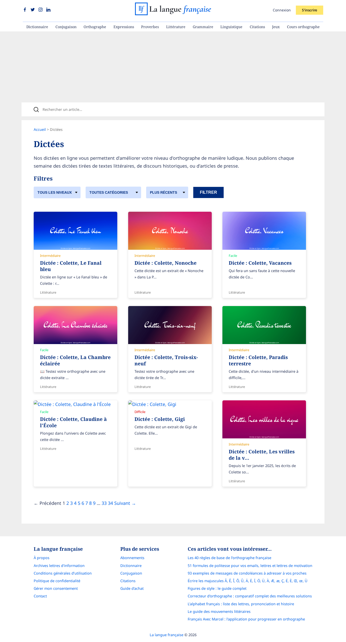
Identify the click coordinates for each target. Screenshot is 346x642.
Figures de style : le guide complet (217, 588)
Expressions (123, 26)
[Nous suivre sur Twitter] (33, 10)
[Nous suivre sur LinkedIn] (48, 10)
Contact (40, 596)
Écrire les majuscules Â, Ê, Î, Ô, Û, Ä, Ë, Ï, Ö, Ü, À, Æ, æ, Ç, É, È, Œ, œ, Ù (247, 580)
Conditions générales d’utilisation (63, 573)
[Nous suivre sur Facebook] (25, 10)
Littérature (175, 26)
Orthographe (95, 26)
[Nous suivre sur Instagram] (41, 10)
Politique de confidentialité (57, 580)
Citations (257, 26)
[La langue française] (173, 13)
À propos (41, 557)
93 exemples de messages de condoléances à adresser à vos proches (247, 573)
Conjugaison (65, 26)
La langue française (166, 634)
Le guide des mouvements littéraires (219, 611)
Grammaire (203, 26)
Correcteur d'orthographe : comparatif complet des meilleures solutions (250, 596)
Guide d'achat (132, 588)
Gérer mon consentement (56, 588)
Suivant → (125, 503)
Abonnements (132, 557)
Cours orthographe (303, 26)
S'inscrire (309, 10)
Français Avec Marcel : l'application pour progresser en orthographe (246, 619)
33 (104, 503)
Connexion (282, 10)
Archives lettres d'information (59, 565)
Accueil (40, 129)
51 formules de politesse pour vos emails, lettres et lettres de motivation (250, 565)
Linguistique (231, 26)
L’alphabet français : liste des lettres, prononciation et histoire (241, 603)
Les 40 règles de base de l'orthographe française (229, 557)
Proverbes (150, 26)
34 (110, 503)
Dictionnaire (37, 26)
